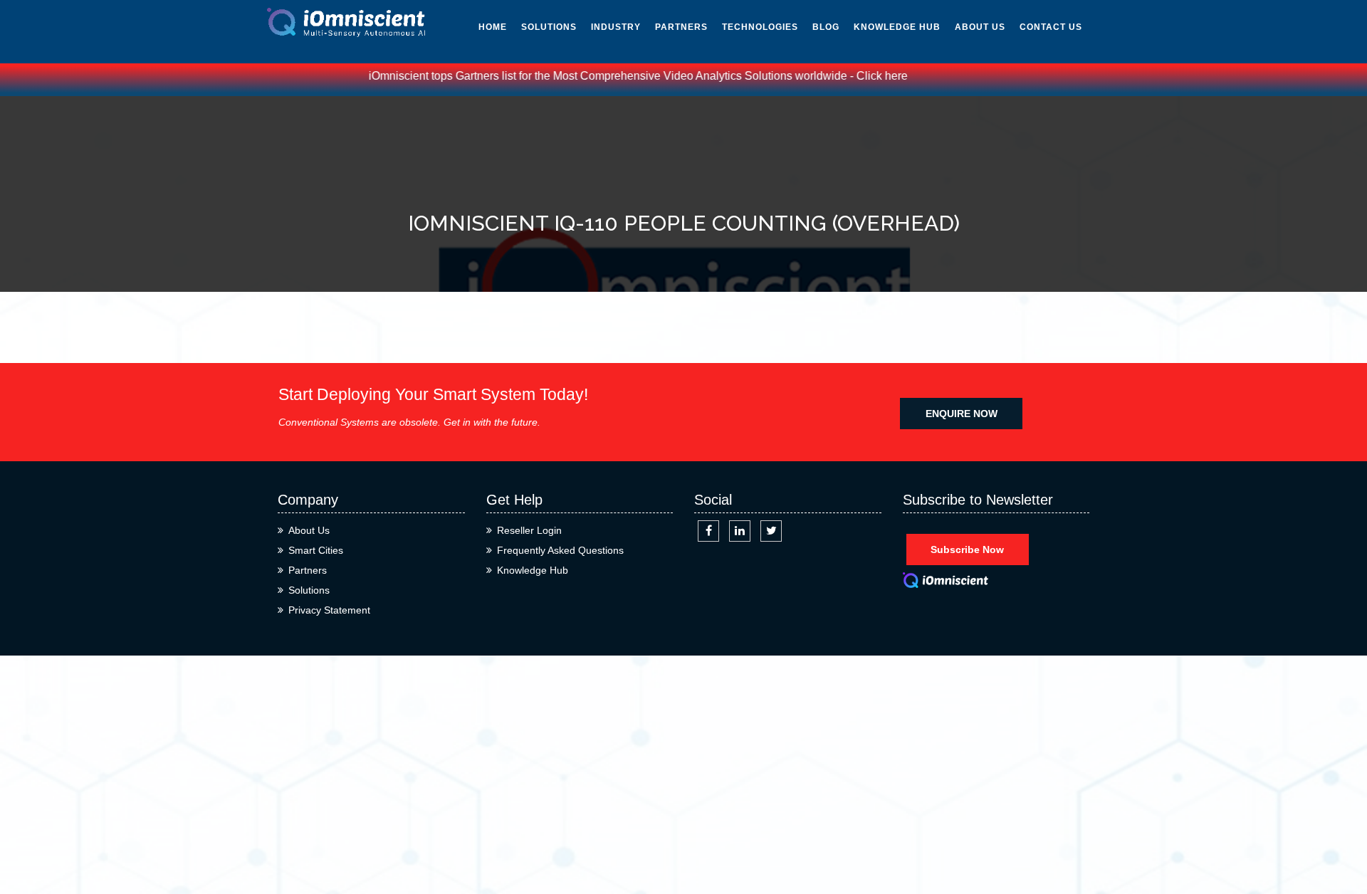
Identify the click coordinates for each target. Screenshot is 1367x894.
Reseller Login (529, 530)
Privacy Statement (329, 610)
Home (492, 27)
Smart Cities (315, 550)
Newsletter (886, 84)
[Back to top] (1340, 831)
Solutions (549, 27)
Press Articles (894, 148)
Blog (825, 27)
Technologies (760, 27)
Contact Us (1051, 27)
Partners (681, 27)
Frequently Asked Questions (560, 550)
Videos (870, 116)
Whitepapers (887, 52)
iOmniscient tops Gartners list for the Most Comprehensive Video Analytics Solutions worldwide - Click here (619, 76)
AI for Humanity (765, 52)
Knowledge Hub (897, 27)
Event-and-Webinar (882, 222)
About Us (980, 27)
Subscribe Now (967, 549)
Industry (616, 27)
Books (870, 180)
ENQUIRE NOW (961, 413)
